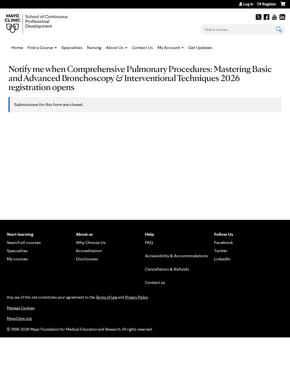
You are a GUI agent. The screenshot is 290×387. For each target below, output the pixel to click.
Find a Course (40, 47)
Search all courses (24, 242)
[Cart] (282, 6)
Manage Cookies (21, 308)
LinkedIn (282, 17)
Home (17, 47)
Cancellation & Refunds (167, 269)
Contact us (155, 282)
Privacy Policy (136, 297)
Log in (248, 4)
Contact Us (142, 47)
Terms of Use (106, 297)
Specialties (71, 47)
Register (269, 4)
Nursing (94, 47)
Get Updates (200, 47)
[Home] (44, 23)
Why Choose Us (91, 242)
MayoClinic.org (19, 318)
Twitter (258, 17)
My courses (17, 258)
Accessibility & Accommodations (176, 255)
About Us (114, 47)
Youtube (274, 17)
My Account (168, 47)
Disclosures (87, 258)
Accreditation (89, 250)
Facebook (266, 17)
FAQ (149, 242)
